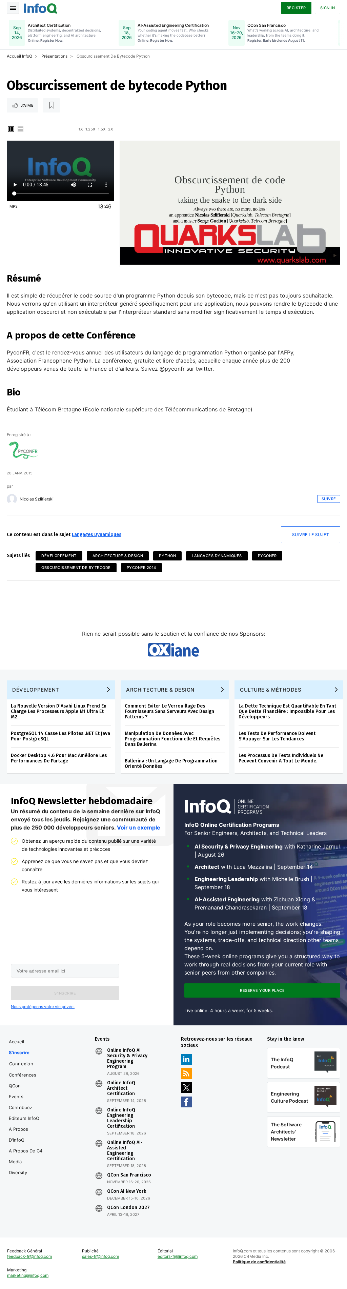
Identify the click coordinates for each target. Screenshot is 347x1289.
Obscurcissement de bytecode (76, 567)
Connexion (21, 1063)
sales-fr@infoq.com (100, 1256)
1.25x (90, 129)
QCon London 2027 (128, 1207)
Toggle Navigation (13, 8)
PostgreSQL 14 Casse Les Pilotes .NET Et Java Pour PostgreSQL (60, 736)
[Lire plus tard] (51, 105)
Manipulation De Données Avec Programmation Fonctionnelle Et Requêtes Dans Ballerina (172, 739)
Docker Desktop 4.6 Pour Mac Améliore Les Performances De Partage (59, 758)
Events (16, 1096)
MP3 (13, 206)
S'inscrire (19, 1052)
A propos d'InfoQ (18, 1134)
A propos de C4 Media (25, 1156)
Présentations (54, 56)
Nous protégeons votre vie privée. (43, 1006)
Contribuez (20, 1107)
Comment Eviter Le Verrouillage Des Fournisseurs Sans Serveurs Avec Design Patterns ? (169, 711)
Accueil (16, 1041)
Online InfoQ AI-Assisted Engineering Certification (125, 1151)
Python (167, 555)
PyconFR (267, 555)
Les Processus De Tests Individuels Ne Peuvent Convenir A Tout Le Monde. (281, 758)
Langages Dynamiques (96, 534)
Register (296, 7)
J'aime (27, 105)
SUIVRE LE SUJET (310, 534)
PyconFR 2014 (141, 567)
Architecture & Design (118, 555)
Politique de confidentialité (259, 1261)
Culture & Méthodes (270, 690)
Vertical (11, 129)
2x (110, 129)
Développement (59, 555)
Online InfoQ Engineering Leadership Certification (121, 1118)
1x (81, 129)
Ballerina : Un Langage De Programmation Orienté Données (171, 763)
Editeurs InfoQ (24, 1118)
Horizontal (20, 129)
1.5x (101, 129)
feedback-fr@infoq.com (29, 1256)
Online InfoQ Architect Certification (121, 1088)
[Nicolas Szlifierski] (12, 499)
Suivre (329, 498)
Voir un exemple (138, 827)
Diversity (18, 1172)
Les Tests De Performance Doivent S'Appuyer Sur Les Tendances (277, 736)
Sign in (327, 7)
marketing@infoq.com (27, 1275)
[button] (65, 993)
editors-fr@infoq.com (178, 1256)
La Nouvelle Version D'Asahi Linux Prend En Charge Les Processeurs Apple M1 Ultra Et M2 (58, 711)
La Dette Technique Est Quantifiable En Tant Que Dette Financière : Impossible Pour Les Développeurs (287, 711)
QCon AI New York (126, 1191)
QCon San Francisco (129, 1175)
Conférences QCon (22, 1080)
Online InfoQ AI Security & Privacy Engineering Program (127, 1058)
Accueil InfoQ (19, 56)
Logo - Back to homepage (41, 7)
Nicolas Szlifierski (37, 499)
